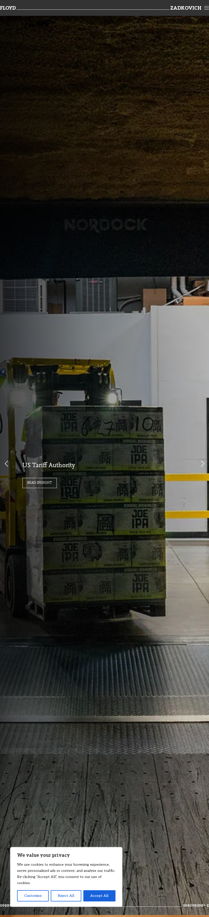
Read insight (39, 483)
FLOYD (8, 8)
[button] (202, 463)
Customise (33, 896)
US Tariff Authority (48, 465)
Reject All (66, 896)
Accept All (99, 896)
